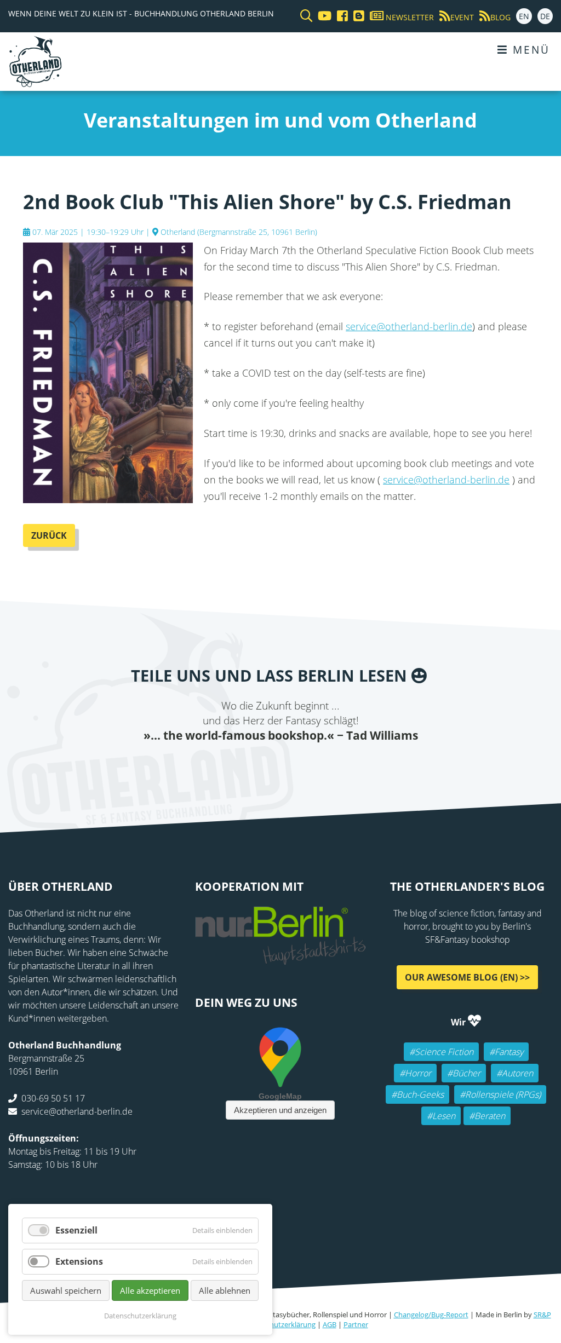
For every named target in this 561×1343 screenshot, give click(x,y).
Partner (356, 1324)
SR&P (542, 1314)
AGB (329, 1324)
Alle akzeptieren (150, 1290)
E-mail (258, 765)
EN (524, 16)
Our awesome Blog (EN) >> (467, 977)
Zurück (49, 535)
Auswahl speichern (65, 1290)
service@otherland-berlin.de (409, 326)
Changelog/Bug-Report (431, 1314)
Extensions (79, 1261)
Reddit (280, 765)
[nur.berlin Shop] (280, 958)
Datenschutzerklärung (279, 1324)
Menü (529, 49)
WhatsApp (302, 765)
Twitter (236, 765)
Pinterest (346, 765)
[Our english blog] (356, 16)
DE (545, 16)
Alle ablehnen (224, 1290)
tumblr (324, 765)
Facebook (215, 765)
